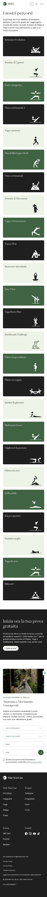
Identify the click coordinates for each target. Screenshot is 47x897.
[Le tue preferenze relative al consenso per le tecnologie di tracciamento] (45, 673)
